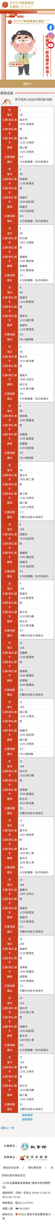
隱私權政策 (34, 1167)
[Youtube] (50, 42)
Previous (5, 45)
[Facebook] (50, 25)
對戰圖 (29, 1115)
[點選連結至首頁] (27, 45)
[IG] (50, 34)
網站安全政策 (11, 1167)
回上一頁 (9, 1128)
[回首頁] (27, 7)
